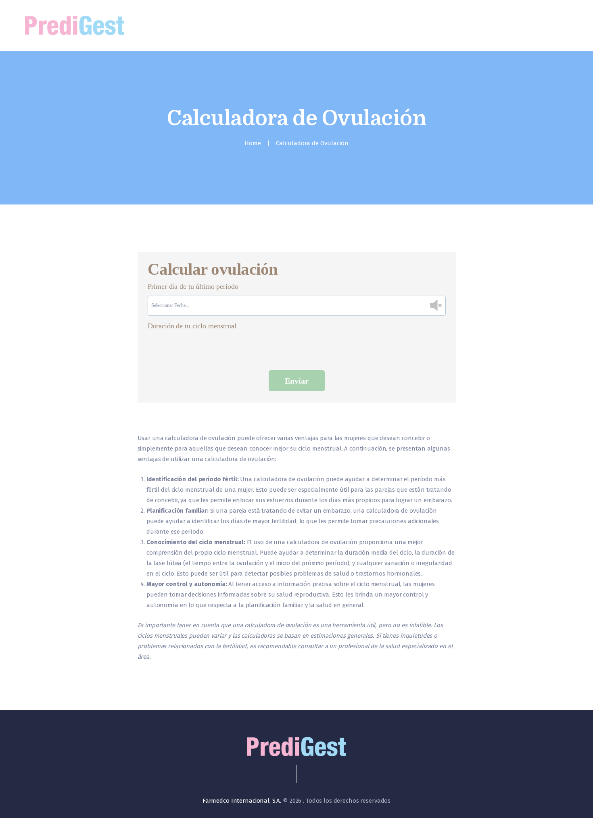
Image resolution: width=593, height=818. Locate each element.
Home (252, 143)
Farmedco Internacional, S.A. (242, 800)
